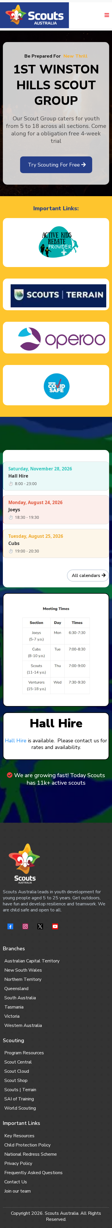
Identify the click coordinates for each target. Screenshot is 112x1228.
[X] (40, 926)
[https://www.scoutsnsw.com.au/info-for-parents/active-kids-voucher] (56, 244)
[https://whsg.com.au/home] (34, 15)
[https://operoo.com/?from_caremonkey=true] (56, 339)
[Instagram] (25, 926)
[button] (106, 15)
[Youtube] (55, 926)
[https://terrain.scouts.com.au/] (56, 295)
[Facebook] (10, 926)
